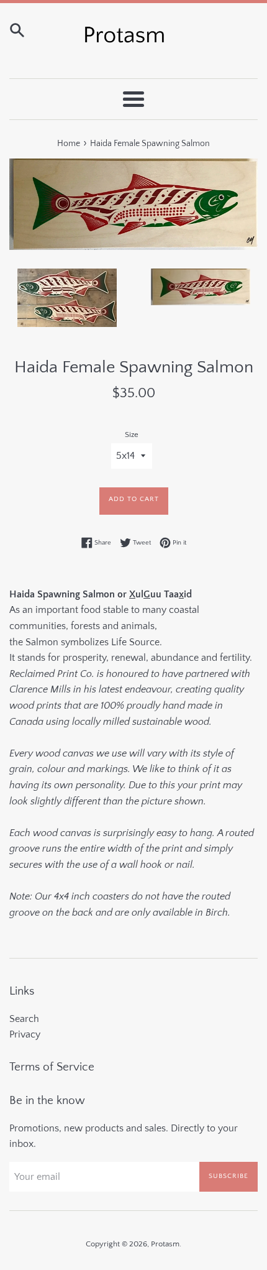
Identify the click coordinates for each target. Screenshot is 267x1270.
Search (24, 1018)
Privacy (24, 1034)
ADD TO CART (134, 499)
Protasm (165, 1244)
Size (131, 434)
